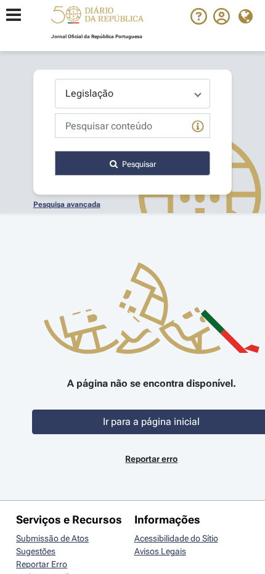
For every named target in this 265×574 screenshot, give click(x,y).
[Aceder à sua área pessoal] (221, 21)
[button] (97, 16)
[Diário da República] (97, 17)
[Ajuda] (198, 21)
